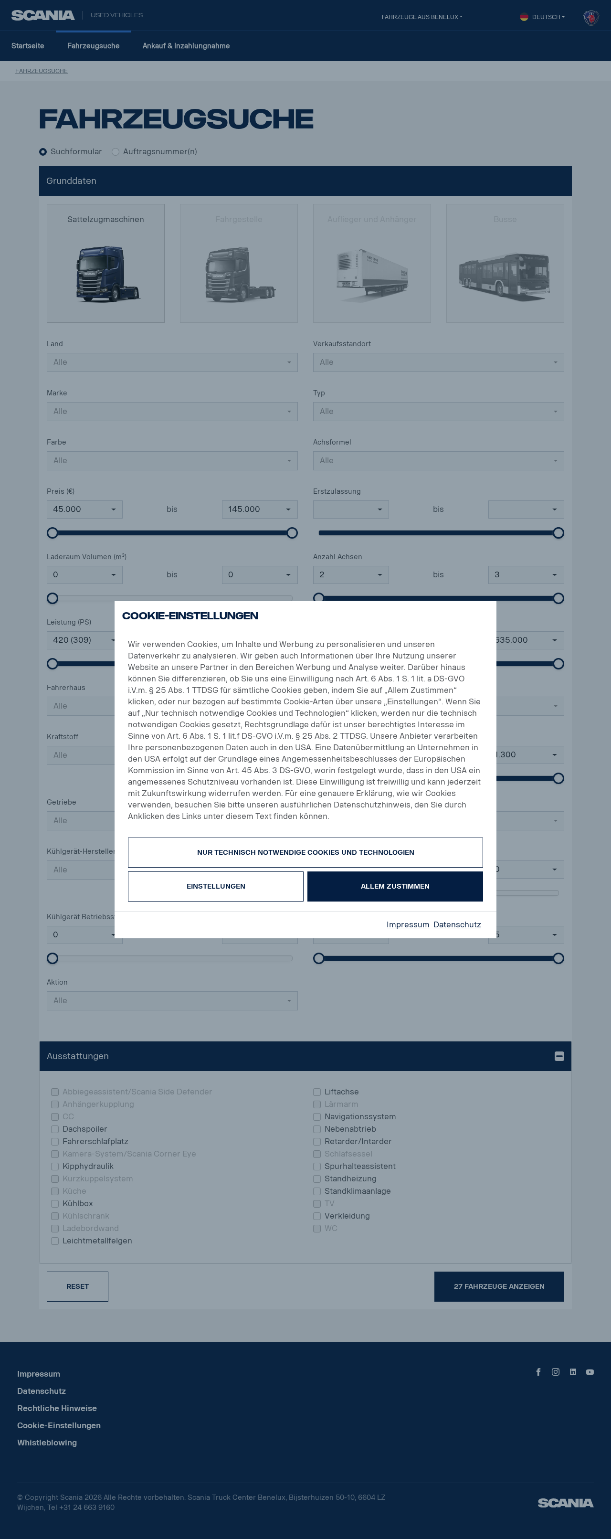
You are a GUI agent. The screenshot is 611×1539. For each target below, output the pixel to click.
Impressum (408, 924)
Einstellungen (216, 886)
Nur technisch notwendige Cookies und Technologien (305, 853)
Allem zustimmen (395, 886)
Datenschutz (457, 924)
